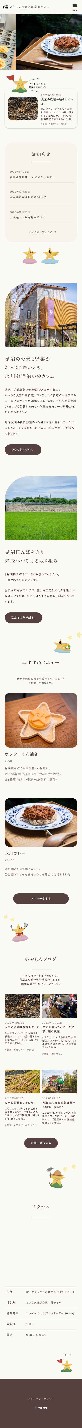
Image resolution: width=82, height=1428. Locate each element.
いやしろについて (22, 450)
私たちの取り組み (22, 618)
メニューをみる (41, 898)
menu (74, 5)
